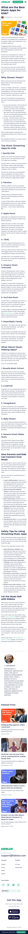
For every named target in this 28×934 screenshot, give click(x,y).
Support (3, 864)
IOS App (17, 864)
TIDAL (6, 239)
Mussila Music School (13, 368)
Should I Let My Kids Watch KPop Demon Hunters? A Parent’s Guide (12, 817)
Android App (18, 867)
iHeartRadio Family (12, 321)
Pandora (7, 182)
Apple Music (9, 213)
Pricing (3, 867)
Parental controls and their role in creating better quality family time (13, 756)
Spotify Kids (9, 153)
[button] (10, 890)
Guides (3, 870)
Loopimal (8, 386)
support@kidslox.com (13, 855)
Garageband (9, 403)
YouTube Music (10, 297)
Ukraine (3, 874)
